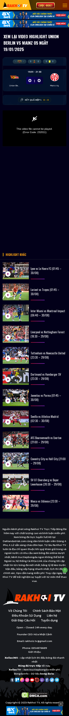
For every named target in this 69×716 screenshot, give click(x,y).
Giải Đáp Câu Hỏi (23, 620)
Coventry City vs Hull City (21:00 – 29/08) (48, 461)
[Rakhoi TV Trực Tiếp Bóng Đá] (15, 5)
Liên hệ (52, 615)
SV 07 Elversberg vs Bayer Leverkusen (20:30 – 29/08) (46, 482)
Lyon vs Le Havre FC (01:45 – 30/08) (46, 270)
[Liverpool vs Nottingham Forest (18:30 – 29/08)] (16, 334)
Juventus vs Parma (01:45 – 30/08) (46, 397)
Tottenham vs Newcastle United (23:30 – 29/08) (48, 355)
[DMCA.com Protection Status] (34, 695)
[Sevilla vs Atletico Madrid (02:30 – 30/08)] (16, 418)
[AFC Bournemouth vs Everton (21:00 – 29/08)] (16, 439)
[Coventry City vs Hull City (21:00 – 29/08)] (16, 461)
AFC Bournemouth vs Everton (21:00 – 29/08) (46, 440)
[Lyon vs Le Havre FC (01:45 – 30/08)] (16, 270)
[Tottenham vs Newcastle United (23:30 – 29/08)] (16, 355)
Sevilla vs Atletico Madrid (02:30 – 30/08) (45, 418)
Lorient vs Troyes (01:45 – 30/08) (45, 292)
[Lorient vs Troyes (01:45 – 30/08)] (16, 291)
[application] (34, 128)
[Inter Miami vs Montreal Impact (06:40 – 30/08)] (16, 313)
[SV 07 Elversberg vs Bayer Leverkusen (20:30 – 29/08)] (16, 482)
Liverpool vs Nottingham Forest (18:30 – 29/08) (48, 334)
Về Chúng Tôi (17, 610)
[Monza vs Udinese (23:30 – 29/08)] (16, 503)
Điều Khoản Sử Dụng (26, 615)
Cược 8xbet (45, 5)
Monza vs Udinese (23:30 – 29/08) (45, 503)
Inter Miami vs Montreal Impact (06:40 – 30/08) (48, 313)
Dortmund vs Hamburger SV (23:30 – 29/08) (46, 376)
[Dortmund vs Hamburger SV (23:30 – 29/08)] (16, 376)
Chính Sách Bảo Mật (47, 610)
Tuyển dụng (49, 620)
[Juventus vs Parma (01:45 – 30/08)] (16, 397)
